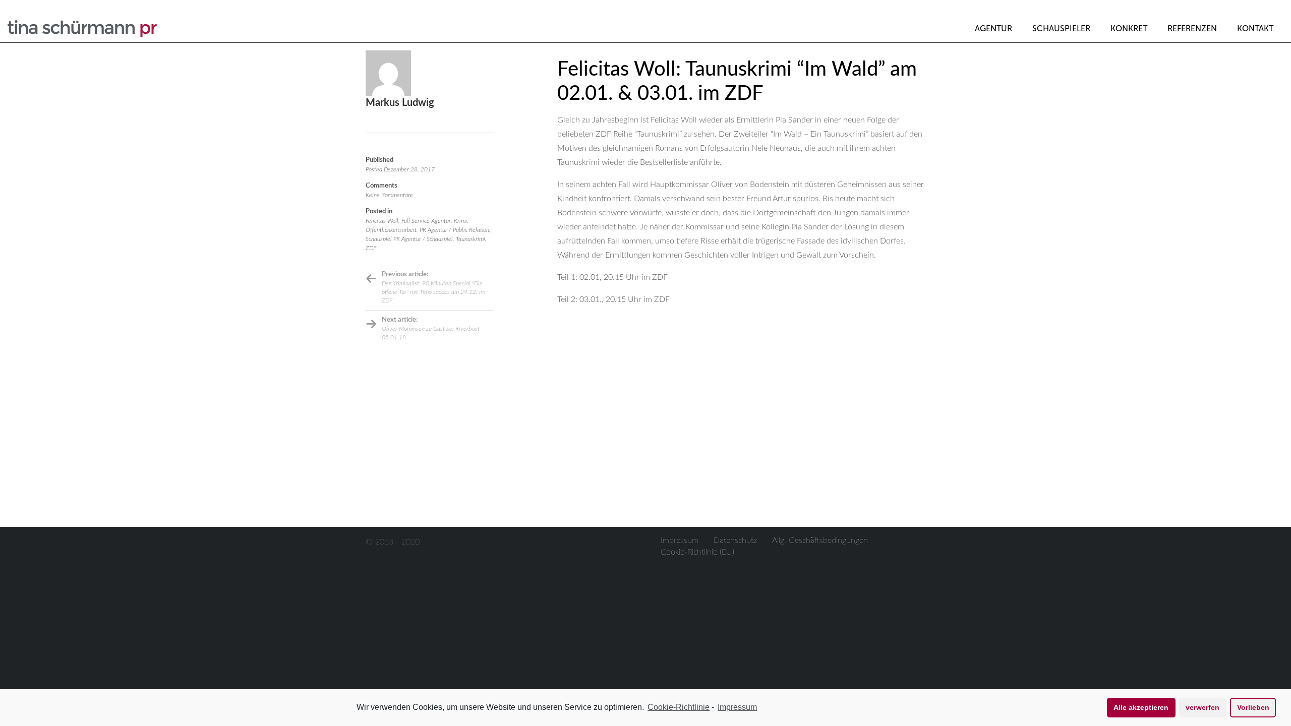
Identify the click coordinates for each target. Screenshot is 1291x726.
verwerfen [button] (1202, 707)
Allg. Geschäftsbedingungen (820, 540)
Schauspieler (1061, 28)
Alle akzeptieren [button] (1140, 707)
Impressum (679, 540)
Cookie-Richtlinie (679, 707)
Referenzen (1192, 28)
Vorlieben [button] (1253, 707)
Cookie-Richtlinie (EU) (697, 552)
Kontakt (1255, 28)
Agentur (993, 28)
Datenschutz (735, 540)
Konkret (1128, 28)
